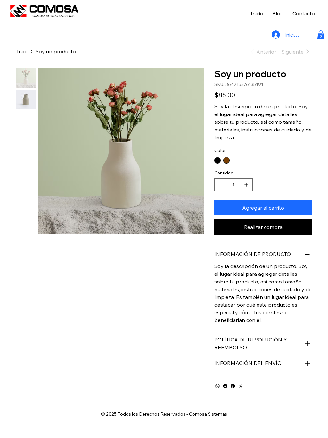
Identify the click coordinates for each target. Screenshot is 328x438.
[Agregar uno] (246, 184)
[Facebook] (225, 386)
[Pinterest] (233, 386)
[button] (320, 34)
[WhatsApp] (217, 386)
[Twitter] (240, 386)
